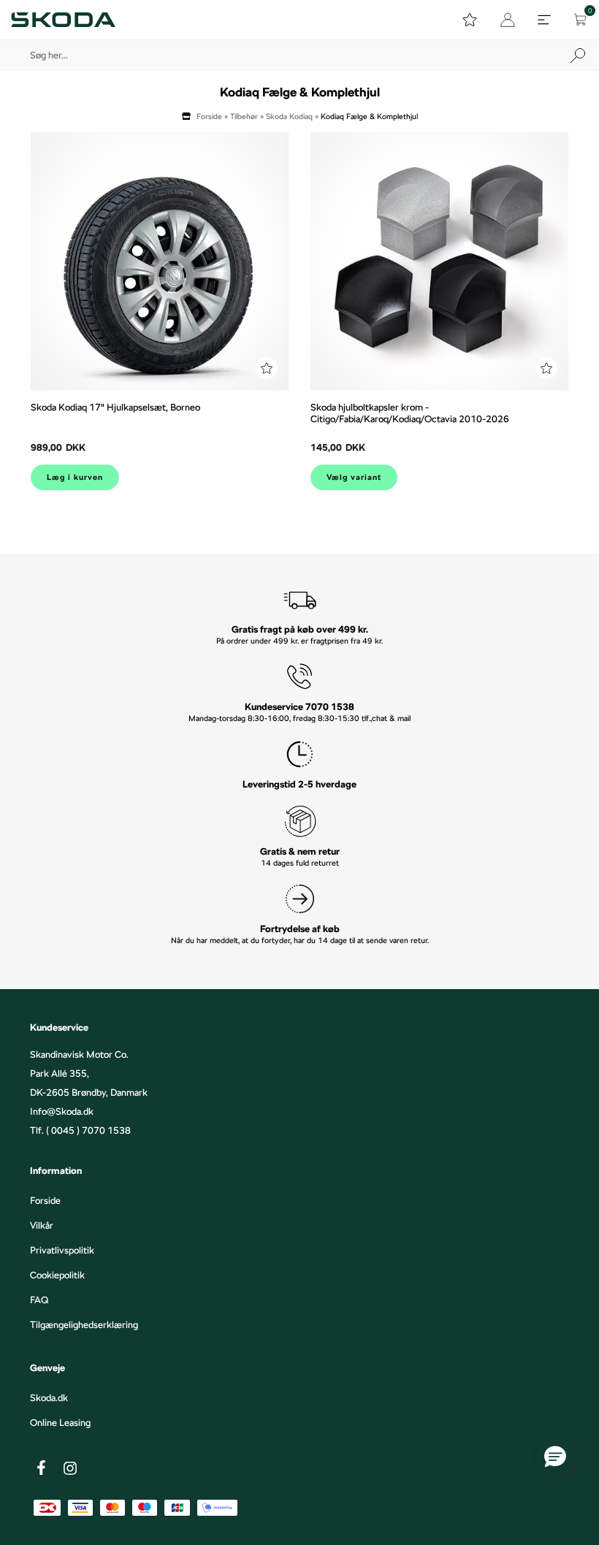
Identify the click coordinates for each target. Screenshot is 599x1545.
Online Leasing (60, 1422)
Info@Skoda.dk (62, 1111)
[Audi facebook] (41, 1468)
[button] (555, 1457)
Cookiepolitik (57, 1275)
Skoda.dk (49, 1397)
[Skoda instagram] (70, 1468)
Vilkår (41, 1225)
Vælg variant (354, 477)
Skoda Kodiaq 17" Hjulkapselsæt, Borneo (115, 407)
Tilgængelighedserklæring (84, 1324)
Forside (209, 116)
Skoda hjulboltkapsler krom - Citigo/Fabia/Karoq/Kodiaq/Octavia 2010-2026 (409, 412)
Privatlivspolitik (62, 1250)
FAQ (39, 1299)
